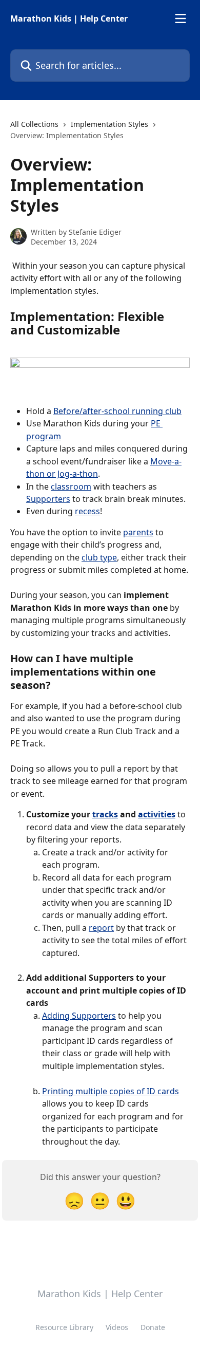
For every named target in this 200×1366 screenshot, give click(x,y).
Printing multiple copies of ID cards (110, 1091)
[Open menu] (180, 18)
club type (99, 557)
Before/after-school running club (117, 411)
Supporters (48, 498)
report (101, 927)
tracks (105, 814)
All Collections (34, 124)
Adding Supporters (79, 1015)
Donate (153, 1327)
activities (156, 814)
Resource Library (64, 1327)
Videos (117, 1327)
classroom (71, 486)
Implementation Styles (109, 124)
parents (138, 532)
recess (87, 511)
